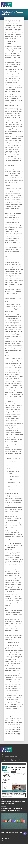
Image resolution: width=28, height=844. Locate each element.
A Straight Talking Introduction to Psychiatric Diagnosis (11, 626)
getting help (17, 637)
